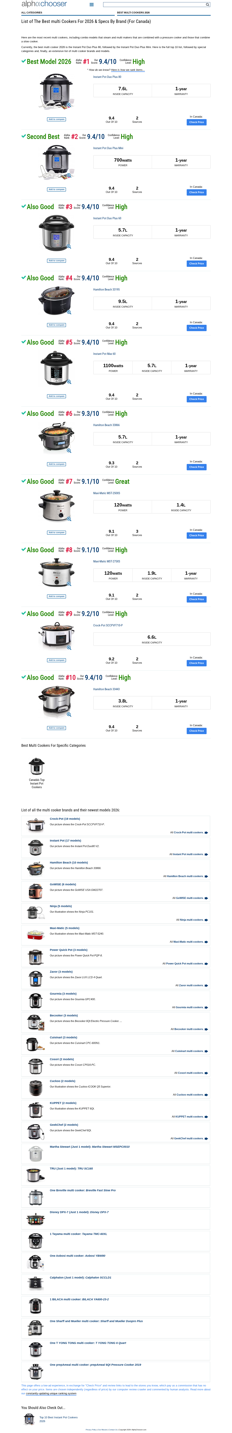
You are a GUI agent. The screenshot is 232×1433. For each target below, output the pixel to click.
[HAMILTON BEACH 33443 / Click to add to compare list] (56, 728)
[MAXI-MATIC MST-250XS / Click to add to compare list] (56, 533)
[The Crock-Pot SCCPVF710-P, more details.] (56, 637)
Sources (137, 119)
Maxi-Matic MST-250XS (106, 493)
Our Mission (102, 1430)
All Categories (31, 12)
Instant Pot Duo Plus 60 (107, 218)
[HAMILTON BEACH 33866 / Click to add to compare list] (56, 464)
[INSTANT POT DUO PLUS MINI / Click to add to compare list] (56, 189)
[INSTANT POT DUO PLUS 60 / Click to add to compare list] (56, 261)
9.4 (111, 118)
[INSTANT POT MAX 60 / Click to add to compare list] (56, 396)
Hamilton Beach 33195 (106, 289)
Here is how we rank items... (128, 69)
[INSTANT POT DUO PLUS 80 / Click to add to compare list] (56, 119)
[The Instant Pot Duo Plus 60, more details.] (56, 233)
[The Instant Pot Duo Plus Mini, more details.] (56, 163)
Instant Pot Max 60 (104, 354)
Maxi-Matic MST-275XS (106, 561)
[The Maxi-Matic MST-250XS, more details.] (56, 507)
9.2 (111, 659)
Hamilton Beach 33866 (106, 425)
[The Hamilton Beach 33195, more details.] (56, 301)
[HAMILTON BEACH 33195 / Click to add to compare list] (56, 325)
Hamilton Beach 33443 (106, 689)
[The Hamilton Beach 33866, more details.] (56, 439)
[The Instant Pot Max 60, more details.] (56, 369)
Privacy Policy (91, 1430)
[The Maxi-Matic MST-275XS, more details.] (56, 573)
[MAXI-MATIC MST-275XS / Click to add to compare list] (56, 596)
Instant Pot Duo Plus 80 (107, 77)
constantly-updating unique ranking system (51, 1393)
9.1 (111, 531)
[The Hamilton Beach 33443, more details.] (56, 703)
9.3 (111, 462)
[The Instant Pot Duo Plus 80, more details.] (56, 92)
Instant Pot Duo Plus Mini (108, 148)
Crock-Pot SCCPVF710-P (108, 625)
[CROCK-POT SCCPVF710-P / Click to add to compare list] (56, 660)
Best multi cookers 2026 (133, 12)
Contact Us (113, 1430)
